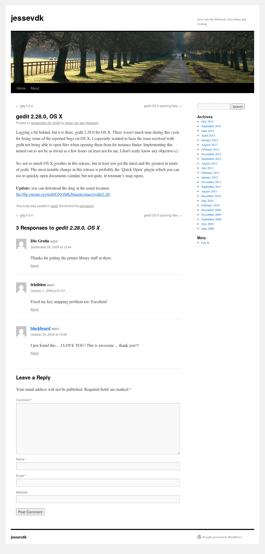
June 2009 (207, 228)
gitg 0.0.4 (24, 105)
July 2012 (207, 168)
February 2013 (210, 149)
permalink (86, 206)
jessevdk (27, 17)
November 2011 (211, 182)
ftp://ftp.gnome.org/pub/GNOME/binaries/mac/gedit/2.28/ (63, 194)
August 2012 (209, 163)
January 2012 (209, 177)
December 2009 (211, 210)
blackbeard (40, 328)
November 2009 (211, 214)
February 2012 (210, 172)
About (35, 88)
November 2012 (211, 154)
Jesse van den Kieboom (82, 123)
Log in (205, 242)
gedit (54, 206)
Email (21, 475)
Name (21, 459)
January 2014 (209, 140)
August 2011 (209, 191)
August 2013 (209, 145)
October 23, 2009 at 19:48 (49, 334)
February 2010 (210, 205)
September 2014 (211, 126)
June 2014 (207, 131)
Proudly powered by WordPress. (222, 537)
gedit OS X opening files (163, 105)
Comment (24, 400)
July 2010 (207, 200)
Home (21, 88)
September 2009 (211, 219)
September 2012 (211, 158)
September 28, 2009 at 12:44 (51, 247)
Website (21, 492)
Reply (35, 265)
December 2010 (211, 196)
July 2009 (207, 224)
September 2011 (211, 186)
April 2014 (208, 135)
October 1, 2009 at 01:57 (48, 290)
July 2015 (207, 121)
